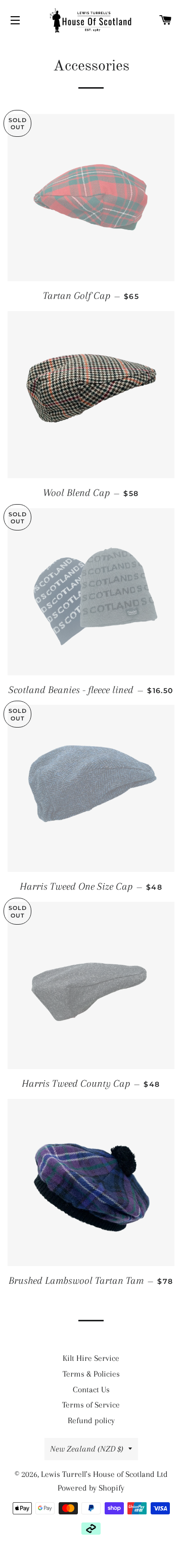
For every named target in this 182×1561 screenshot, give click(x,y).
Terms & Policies (91, 1374)
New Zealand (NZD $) (86, 1449)
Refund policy (91, 1420)
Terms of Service (91, 1405)
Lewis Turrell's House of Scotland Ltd (104, 1474)
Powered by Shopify (91, 1488)
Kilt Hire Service (91, 1358)
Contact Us (91, 1389)
